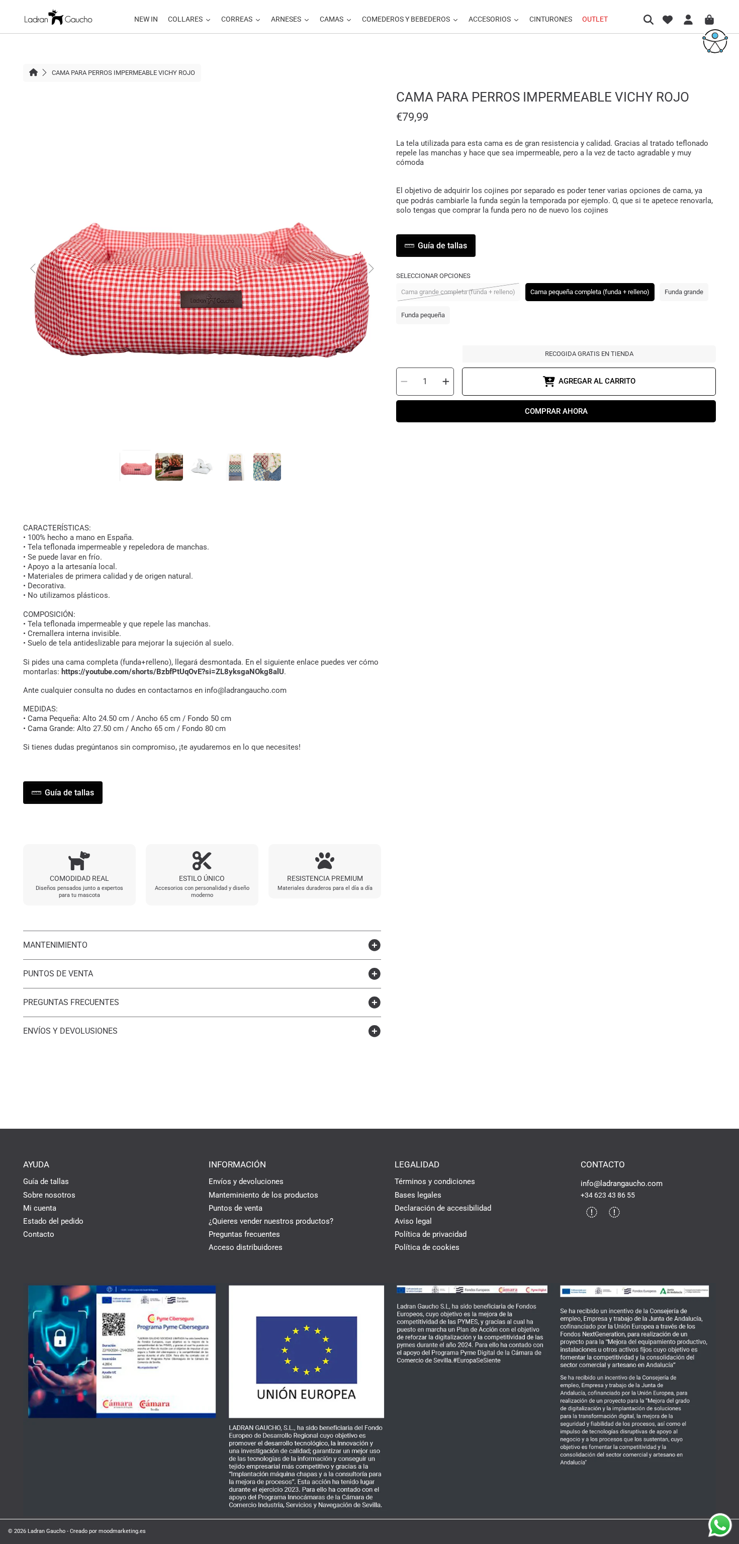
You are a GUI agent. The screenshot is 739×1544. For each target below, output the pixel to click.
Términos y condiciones (435, 1181)
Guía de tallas (46, 1181)
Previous (33, 269)
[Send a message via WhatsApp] (720, 1525)
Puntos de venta (235, 1208)
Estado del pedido (53, 1221)
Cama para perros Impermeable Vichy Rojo (123, 72)
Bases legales (418, 1195)
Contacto (38, 1234)
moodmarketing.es (122, 1530)
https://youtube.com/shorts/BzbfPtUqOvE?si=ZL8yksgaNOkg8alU (172, 671)
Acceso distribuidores (246, 1247)
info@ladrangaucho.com (622, 1183)
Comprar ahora (556, 411)
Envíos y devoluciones (246, 1181)
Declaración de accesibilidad (443, 1208)
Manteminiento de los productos (263, 1195)
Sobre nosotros (49, 1195)
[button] (650, 19)
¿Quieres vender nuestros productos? (271, 1221)
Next (370, 269)
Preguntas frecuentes (244, 1234)
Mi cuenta (39, 1208)
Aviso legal (413, 1221)
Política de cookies (427, 1247)
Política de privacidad (431, 1234)
